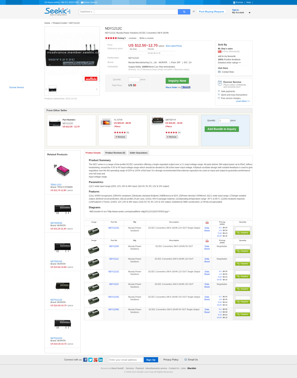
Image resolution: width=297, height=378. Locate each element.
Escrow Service (185, 87)
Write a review (146, 38)
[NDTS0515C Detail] (63, 247)
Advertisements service (156, 368)
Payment (140, 368)
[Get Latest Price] (174, 46)
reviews (132, 38)
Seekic (57, 11)
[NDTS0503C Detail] (63, 209)
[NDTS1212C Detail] (63, 286)
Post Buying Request (211, 11)
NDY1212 (114, 259)
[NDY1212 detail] (94, 263)
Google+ (95, 360)
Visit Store (223, 68)
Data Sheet (207, 229)
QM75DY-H (170, 120)
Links (183, 368)
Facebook (85, 360)
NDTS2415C (57, 338)
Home (48, 23)
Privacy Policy (170, 359)
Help (248, 2)
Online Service (90, 2)
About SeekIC (117, 368)
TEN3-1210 (56, 184)
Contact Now (228, 72)
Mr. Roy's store (225, 49)
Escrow (239, 2)
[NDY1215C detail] (94, 301)
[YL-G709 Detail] (106, 123)
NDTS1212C (57, 300)
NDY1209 (114, 246)
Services (130, 368)
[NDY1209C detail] (94, 314)
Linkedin (100, 360)
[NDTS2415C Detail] (63, 324)
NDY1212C (113, 228)
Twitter (90, 360)
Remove (121, 137)
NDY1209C (113, 309)
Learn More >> (243, 101)
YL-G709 (118, 120)
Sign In (235, 10)
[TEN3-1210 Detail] (63, 171)
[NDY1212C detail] (94, 232)
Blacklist (192, 368)
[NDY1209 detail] (94, 250)
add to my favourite (227, 56)
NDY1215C (113, 297)
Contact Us (174, 368)
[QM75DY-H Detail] (157, 121)
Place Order (171, 87)
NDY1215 (114, 284)
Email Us (193, 359)
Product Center (60, 23)
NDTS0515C (57, 261)
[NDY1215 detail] (94, 288)
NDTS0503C (57, 223)
